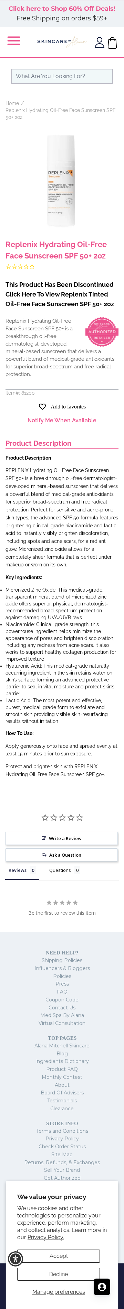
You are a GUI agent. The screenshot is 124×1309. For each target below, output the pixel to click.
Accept (59, 1256)
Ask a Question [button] (65, 855)
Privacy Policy (62, 1139)
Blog (62, 1054)
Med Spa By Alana (62, 1015)
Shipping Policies (62, 960)
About (62, 1085)
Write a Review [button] (65, 838)
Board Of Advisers (62, 1093)
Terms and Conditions (62, 1131)
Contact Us (62, 1008)
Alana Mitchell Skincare (62, 1046)
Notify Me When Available (62, 420)
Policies (62, 976)
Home (12, 103)
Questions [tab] (60, 870)
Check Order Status (62, 1146)
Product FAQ (62, 1069)
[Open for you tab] (102, 1287)
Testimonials (62, 1101)
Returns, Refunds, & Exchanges (62, 1162)
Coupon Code (62, 1000)
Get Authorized (62, 1178)
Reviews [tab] (18, 870)
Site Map (62, 1154)
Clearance (62, 1108)
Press (62, 984)
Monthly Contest (62, 1077)
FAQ (62, 992)
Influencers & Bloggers (62, 968)
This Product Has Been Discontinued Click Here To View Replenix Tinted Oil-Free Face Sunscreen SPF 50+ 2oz (60, 294)
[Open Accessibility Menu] (15, 1259)
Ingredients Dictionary (62, 1061)
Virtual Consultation (62, 1023)
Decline (58, 1274)
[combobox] (62, 76)
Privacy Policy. (46, 1237)
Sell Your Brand (62, 1170)
